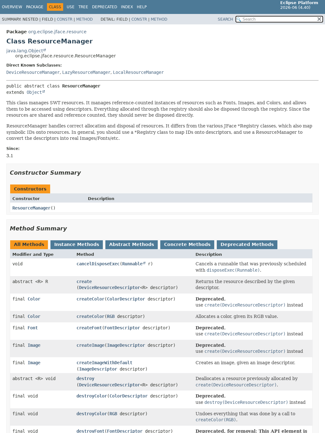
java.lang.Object (24, 50)
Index (127, 7)
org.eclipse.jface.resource (57, 31)
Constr (64, 19)
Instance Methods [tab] (76, 244)
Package (34, 7)
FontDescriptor (122, 327)
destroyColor (91, 395)
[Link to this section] (85, 172)
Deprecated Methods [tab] (247, 244)
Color (34, 298)
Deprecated (104, 7)
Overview (12, 7)
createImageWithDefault (104, 362)
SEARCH (225, 19)
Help (142, 7)
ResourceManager (31, 207)
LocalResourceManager (138, 72)
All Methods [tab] (29, 244)
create (84, 281)
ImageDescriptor (126, 345)
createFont (89, 327)
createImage (90, 345)
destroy (85, 378)
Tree (83, 7)
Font (33, 327)
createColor (90, 298)
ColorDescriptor (126, 298)
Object (34, 92)
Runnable (132, 263)
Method (84, 19)
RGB (111, 316)
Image (34, 345)
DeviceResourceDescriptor (109, 287)
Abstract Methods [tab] (131, 244)
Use (71, 7)
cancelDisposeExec (98, 263)
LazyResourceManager (86, 72)
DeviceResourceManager (33, 72)
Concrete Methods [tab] (187, 244)
